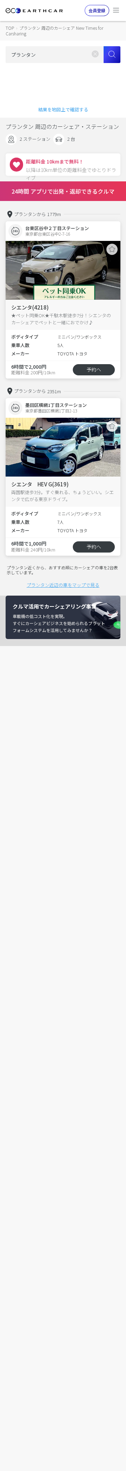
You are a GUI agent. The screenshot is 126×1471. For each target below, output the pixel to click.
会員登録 (97, 10)
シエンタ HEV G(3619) (40, 484)
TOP (10, 28)
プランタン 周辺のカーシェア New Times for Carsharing (54, 30)
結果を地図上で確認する (63, 109)
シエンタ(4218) (30, 307)
